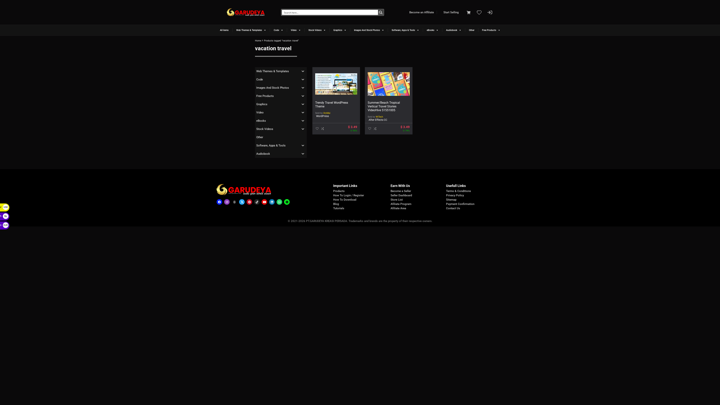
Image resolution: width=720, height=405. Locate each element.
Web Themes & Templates (249, 30)
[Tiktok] (257, 202)
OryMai (326, 113)
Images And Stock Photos (367, 30)
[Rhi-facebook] (219, 202)
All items (224, 30)
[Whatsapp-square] (287, 202)
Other (471, 30)
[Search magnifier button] (380, 12)
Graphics (337, 30)
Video (294, 30)
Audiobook (451, 30)
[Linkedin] (272, 202)
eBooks (430, 30)
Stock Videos (315, 30)
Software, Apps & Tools (403, 30)
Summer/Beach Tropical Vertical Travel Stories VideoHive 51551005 (384, 106)
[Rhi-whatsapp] (279, 202)
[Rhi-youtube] (264, 202)
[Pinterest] (249, 202)
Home (258, 40)
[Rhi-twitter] (242, 202)
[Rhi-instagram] (227, 202)
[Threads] (234, 202)
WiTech (379, 117)
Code (276, 30)
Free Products (489, 30)
